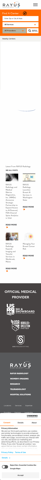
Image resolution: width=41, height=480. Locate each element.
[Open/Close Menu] (35, 4)
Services (18, 405)
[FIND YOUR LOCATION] (25, 13)
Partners (18, 412)
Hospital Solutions (20, 395)
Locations (7, 405)
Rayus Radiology (19, 374)
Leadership (28, 412)
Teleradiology (18, 389)
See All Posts (12, 170)
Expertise (28, 405)
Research (15, 384)
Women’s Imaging (19, 379)
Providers (7, 412)
